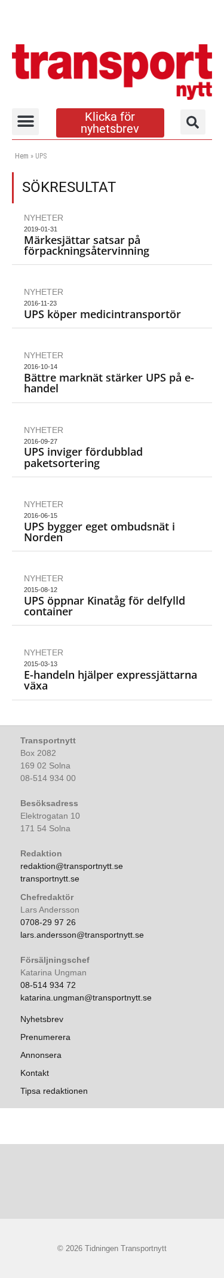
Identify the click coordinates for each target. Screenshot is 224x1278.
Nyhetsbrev (41, 1019)
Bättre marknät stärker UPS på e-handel (109, 382)
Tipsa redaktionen (54, 1091)
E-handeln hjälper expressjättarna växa (110, 680)
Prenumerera (45, 1037)
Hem (22, 156)
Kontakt (34, 1073)
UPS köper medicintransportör (102, 314)
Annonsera (41, 1055)
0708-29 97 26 (48, 922)
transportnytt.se (49, 878)
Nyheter (43, 217)
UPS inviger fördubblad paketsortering (83, 456)
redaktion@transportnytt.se (71, 866)
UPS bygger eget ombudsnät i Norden (99, 531)
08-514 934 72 (48, 985)
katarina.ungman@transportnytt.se (86, 997)
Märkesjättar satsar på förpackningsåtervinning (86, 245)
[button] (25, 121)
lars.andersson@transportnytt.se (82, 935)
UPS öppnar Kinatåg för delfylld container (104, 605)
